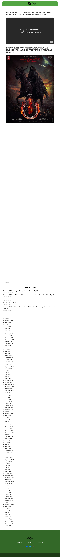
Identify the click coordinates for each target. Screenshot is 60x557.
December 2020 (9, 384)
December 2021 (9, 361)
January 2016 (8, 496)
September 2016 (9, 481)
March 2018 (8, 448)
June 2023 (8, 326)
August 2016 (8, 483)
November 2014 (9, 523)
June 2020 (8, 396)
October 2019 (8, 411)
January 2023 (8, 336)
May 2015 (7, 512)
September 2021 (9, 367)
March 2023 (8, 332)
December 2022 (9, 338)
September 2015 (9, 504)
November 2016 (9, 477)
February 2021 (9, 380)
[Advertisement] (30, 140)
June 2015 (7, 510)
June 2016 (7, 487)
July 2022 (7, 347)
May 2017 (7, 467)
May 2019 (7, 421)
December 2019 (9, 407)
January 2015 (8, 520)
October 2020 (8, 388)
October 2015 (8, 502)
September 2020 (9, 390)
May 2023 (7, 328)
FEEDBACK (40, 542)
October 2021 (8, 365)
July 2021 (7, 370)
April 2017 (7, 469)
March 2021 (8, 378)
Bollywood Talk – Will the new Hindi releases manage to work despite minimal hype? (28, 295)
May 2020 (8, 398)
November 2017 (9, 456)
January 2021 (8, 382)
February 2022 (9, 357)
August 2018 (8, 438)
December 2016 (9, 475)
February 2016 (9, 494)
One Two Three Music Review (12, 303)
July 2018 (7, 440)
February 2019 (9, 427)
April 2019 (7, 423)
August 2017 (8, 461)
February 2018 (9, 450)
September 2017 (9, 460)
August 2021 (8, 368)
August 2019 (8, 415)
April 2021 (7, 376)
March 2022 (8, 355)
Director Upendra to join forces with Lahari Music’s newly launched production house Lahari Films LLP (29, 50)
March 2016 (8, 492)
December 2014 (9, 521)
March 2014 (8, 525)
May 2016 (7, 489)
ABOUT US (19, 542)
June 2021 (7, 372)
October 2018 (8, 434)
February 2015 (9, 518)
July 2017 (7, 463)
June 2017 (7, 465)
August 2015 (8, 506)
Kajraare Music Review (10, 299)
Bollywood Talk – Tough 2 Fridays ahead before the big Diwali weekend (24, 291)
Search (55, 283)
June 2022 (8, 349)
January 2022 (8, 359)
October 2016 (8, 479)
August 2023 (8, 322)
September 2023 (9, 320)
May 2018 (7, 444)
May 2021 (7, 374)
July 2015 (7, 508)
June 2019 (7, 419)
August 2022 (8, 345)
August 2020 (8, 392)
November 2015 (9, 500)
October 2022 (8, 341)
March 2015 (8, 516)
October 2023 (8, 318)
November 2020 (9, 386)
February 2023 (9, 334)
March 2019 (8, 425)
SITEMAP (30, 542)
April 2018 (7, 446)
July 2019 (7, 417)
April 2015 (7, 514)
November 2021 (9, 363)
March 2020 (8, 401)
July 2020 (7, 394)
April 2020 (8, 399)
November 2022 (9, 339)
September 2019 (9, 413)
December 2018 (9, 430)
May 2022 (7, 351)
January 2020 (9, 405)
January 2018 (8, 452)
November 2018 (9, 432)
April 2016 (7, 491)
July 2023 (7, 324)
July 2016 (7, 485)
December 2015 (9, 498)
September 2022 (9, 343)
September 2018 (9, 436)
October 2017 (8, 458)
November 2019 (9, 409)
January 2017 (8, 473)
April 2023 (8, 330)
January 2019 (8, 429)
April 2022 (8, 353)
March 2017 (8, 471)
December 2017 (9, 454)
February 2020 (9, 403)
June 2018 (7, 442)
